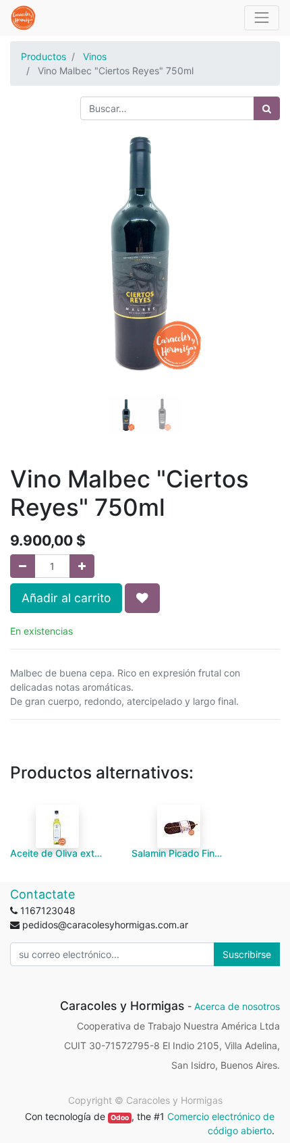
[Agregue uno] (81, 566)
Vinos (95, 56)
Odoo (120, 1117)
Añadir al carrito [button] (66, 598)
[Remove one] (22, 566)
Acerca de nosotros (237, 1006)
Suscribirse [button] (247, 954)
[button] (30, 255)
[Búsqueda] (267, 108)
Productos (43, 56)
